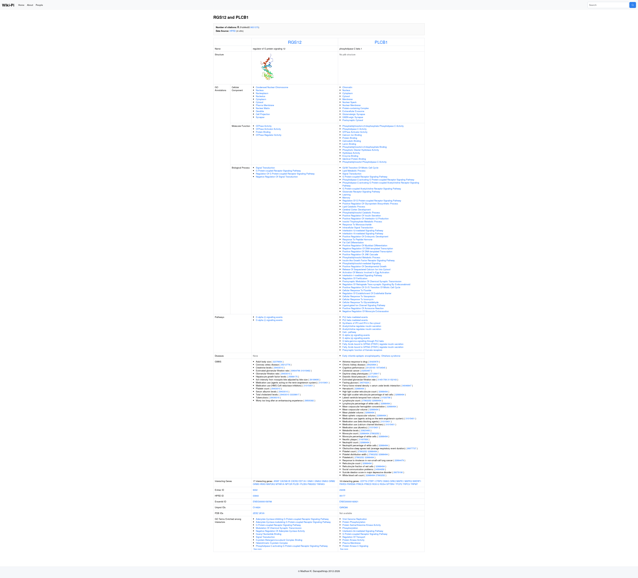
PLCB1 (381, 42)
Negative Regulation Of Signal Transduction (277, 176)
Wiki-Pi (8, 5)
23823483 (365, 430)
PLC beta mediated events (355, 317)
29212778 (285, 364)
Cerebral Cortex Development (356, 209)
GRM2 (332, 481)
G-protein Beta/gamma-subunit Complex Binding (279, 539)
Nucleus (260, 90)
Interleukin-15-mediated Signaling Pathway (362, 233)
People (39, 4)
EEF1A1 (303, 481)
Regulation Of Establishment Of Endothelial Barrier (366, 293)
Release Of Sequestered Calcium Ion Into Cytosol (366, 269)
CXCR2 (294, 481)
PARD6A (351, 484)
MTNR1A (280, 484)
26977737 (411, 448)
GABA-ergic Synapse (352, 117)
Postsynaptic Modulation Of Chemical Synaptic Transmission (371, 281)
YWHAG (321, 484)
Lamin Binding (349, 143)
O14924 (256, 507)
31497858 (363, 439)
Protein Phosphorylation (353, 521)
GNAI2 (318, 481)
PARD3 (342, 484)
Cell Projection (263, 114)
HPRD (233, 30)
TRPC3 (406, 484)
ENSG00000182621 (348, 501)
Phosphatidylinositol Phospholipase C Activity (364, 161)
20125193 (370, 367)
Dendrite (260, 111)
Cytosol (259, 102)
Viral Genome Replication (354, 518)
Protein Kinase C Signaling (355, 545)
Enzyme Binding (350, 155)
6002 (255, 489)
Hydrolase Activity (351, 152)
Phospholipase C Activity (354, 128)
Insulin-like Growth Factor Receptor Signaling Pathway (368, 260)
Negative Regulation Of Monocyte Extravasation (365, 311)
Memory (346, 197)
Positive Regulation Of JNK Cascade (360, 254)
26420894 (371, 364)
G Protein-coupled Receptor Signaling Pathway (278, 170)
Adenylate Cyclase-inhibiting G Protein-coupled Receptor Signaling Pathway (292, 518)
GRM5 (256, 484)
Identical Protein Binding (354, 158)
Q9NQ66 (343, 507)
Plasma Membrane (265, 105)
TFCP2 (398, 484)
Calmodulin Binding (351, 140)
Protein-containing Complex (355, 108)
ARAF (276, 481)
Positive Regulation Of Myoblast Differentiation (364, 245)
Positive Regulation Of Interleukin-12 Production (365, 218)
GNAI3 (325, 481)
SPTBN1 (390, 484)
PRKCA (360, 484)
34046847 (406, 385)
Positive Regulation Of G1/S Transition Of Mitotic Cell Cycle (371, 287)
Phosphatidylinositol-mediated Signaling (361, 263)
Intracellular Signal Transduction (357, 227)
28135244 (372, 376)
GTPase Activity (264, 125)
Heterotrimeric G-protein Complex (272, 542)
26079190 (398, 472)
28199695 (314, 379)
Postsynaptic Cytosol (352, 120)
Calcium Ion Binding (352, 134)
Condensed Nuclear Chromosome (272, 87)
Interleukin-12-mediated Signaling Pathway (362, 230)
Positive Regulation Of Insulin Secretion (361, 215)
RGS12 (295, 42)
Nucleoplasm (262, 93)
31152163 (392, 379)
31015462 (305, 370)
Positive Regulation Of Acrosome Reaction (363, 308)
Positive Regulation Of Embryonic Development (365, 236)
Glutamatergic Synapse (353, 114)
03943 (256, 495)
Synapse (260, 117)
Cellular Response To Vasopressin (358, 296)
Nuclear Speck (349, 102)
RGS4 (383, 484)
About (30, 4)
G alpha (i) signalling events (269, 317)
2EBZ (255, 513)
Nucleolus (260, 96)
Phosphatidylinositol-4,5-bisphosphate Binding (364, 146)
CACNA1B (285, 481)
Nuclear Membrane (351, 105)
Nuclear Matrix (263, 108)
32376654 (277, 361)
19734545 (380, 367)
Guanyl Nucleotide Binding (268, 533)
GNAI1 (310, 481)
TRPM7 (414, 484)
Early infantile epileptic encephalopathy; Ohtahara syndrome (371, 355)
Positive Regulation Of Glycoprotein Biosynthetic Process (370, 203)
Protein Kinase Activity (353, 539)
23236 (342, 489)
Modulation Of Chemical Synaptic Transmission (279, 527)
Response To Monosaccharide (357, 224)
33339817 (294, 394)
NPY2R (288, 484)
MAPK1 (400, 481)
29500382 (309, 400)
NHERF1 (417, 481)
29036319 (274, 397)
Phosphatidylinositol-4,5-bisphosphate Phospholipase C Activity (373, 125)
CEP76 (363, 481)
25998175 (293, 376)
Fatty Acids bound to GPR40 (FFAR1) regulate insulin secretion (372, 344)
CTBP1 (371, 481)
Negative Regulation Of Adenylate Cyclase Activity (280, 530)
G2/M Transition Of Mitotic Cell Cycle (360, 167)
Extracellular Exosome (353, 111)
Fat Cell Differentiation (353, 242)
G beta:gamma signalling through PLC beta (363, 341)
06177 (342, 495)
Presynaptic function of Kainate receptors (362, 349)
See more (258, 549)
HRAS (263, 484)
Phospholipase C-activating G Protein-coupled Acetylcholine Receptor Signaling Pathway (380, 184)
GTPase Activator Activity (268, 128)
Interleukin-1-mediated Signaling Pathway (362, 275)
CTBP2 (378, 481)
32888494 (359, 388)
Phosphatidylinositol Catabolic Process (361, 212)
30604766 (295, 370)
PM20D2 (312, 484)
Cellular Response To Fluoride (356, 290)
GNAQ (386, 481)
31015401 (323, 382)
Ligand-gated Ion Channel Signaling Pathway (363, 305)
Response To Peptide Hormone (357, 239)
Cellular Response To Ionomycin (357, 299)
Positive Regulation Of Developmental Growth (364, 266)
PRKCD (368, 484)
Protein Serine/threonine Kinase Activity (361, 524)
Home (21, 4)
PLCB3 (303, 484)
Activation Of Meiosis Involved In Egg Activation (365, 272)
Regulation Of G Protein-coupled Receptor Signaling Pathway (285, 173)
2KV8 (261, 513)
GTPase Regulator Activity (268, 134)
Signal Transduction (265, 167)
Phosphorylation (350, 527)
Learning (346, 194)
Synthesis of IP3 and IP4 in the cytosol (361, 323)
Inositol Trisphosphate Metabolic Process (362, 221)
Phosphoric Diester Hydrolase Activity (360, 149)
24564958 (379, 469)
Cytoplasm (261, 99)
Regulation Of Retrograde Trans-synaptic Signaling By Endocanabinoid (376, 284)
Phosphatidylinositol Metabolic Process (361, 257)
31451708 (382, 379)
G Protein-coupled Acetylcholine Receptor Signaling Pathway (371, 188)
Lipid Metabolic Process (354, 170)
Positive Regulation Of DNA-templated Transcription (367, 251)
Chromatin (347, 87)
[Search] (632, 5)
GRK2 (393, 481)
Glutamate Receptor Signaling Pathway (361, 191)
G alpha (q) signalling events (356, 335)
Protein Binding (263, 131)
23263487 (366, 370)
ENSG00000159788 (262, 501)
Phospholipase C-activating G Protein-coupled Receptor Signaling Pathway (378, 179)
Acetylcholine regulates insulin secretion (361, 326)
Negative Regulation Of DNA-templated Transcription (367, 248)
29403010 (278, 367)
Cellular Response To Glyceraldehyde (360, 302)
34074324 (364, 382)
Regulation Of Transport (353, 536)
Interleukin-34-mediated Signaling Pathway (362, 530)
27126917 (374, 373)
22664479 (399, 460)
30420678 (373, 361)
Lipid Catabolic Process (353, 206)
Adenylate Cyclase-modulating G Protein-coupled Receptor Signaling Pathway (293, 521)
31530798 (385, 397)
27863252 (366, 400)
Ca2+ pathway (349, 332)
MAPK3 (408, 481)
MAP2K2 (270, 484)
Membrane (347, 99)
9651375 (254, 27)
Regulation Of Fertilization (354, 278)
